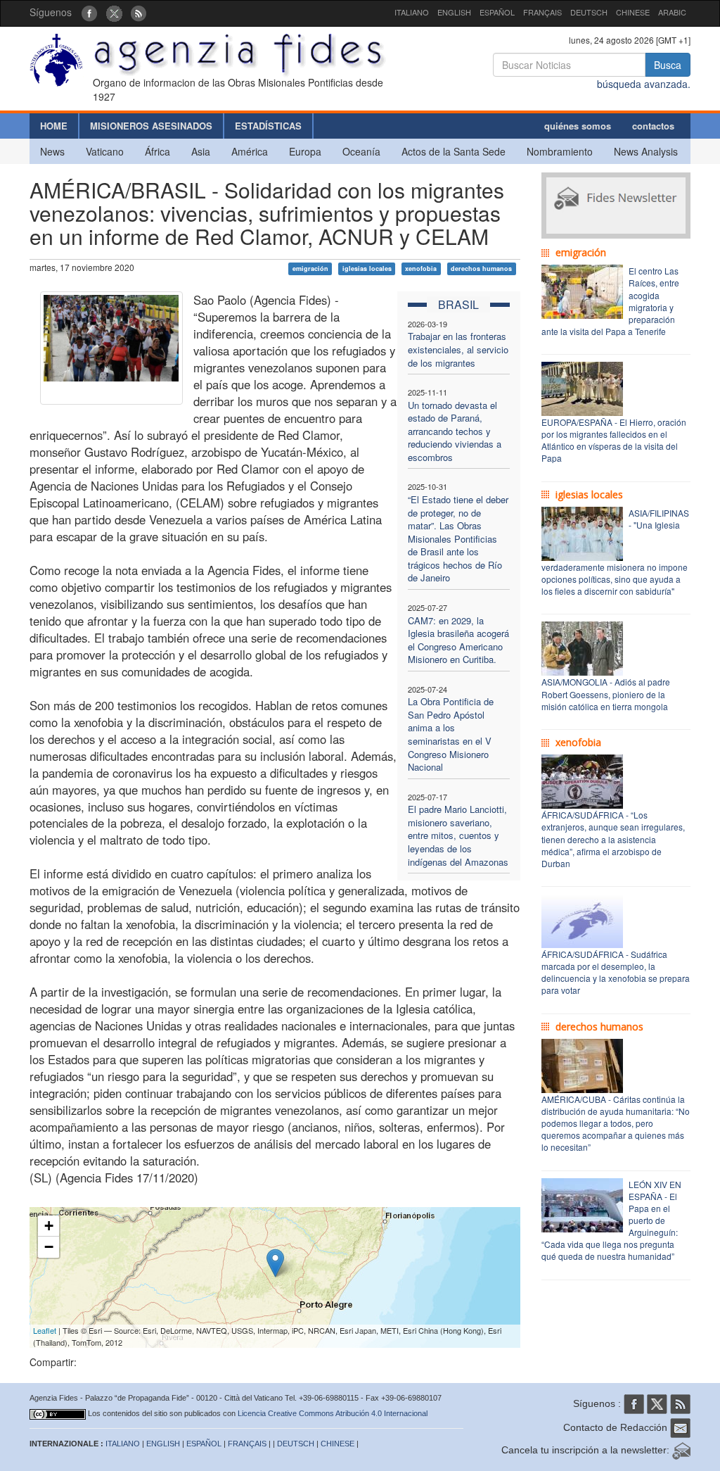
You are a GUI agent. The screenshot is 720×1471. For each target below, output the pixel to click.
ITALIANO (411, 12)
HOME (54, 125)
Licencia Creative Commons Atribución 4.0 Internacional (333, 1413)
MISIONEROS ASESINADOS (151, 125)
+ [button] (48, 1226)
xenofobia (421, 268)
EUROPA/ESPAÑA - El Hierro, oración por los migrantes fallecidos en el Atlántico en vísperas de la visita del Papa (613, 440)
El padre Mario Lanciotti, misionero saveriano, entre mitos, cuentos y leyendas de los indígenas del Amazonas (458, 835)
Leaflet (44, 1330)
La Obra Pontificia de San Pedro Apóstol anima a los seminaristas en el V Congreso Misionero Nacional (451, 734)
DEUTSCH (589, 12)
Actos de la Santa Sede (453, 151)
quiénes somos (577, 125)
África (157, 151)
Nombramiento (560, 151)
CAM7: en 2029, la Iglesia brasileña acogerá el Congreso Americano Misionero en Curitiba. (458, 640)
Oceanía (361, 151)
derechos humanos (481, 268)
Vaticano (105, 151)
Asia (200, 151)
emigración (310, 268)
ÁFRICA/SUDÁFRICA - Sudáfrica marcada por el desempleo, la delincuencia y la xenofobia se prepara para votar (615, 972)
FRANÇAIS (542, 12)
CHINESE (633, 12)
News (52, 151)
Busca (667, 65)
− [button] (48, 1247)
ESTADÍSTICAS (268, 125)
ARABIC (672, 12)
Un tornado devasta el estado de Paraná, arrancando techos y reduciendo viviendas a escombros (454, 431)
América (249, 151)
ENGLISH (454, 12)
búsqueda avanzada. (643, 84)
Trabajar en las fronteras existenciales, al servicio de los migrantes (458, 349)
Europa (305, 151)
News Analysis (646, 151)
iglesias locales (367, 268)
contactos (653, 125)
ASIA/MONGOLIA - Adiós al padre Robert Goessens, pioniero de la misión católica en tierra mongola (605, 694)
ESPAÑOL (497, 12)
